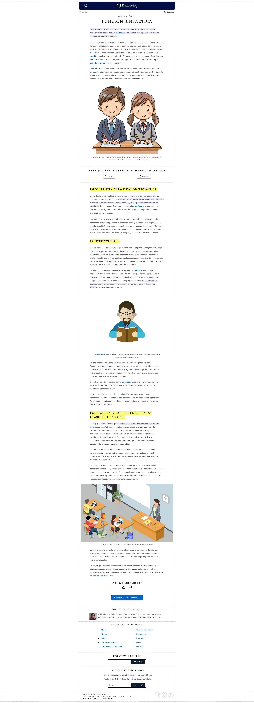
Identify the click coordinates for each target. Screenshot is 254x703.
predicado (151, 75)
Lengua (85, 12)
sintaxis (138, 270)
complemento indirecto (144, 630)
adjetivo (104, 630)
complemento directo (99, 63)
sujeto (95, 68)
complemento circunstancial (111, 647)
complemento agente (108, 642)
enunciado (140, 638)
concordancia (116, 398)
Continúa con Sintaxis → (127, 597)
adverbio (104, 634)
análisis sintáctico (101, 354)
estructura (108, 450)
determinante (141, 634)
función (100, 576)
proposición (124, 569)
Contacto (103, 698)
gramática (137, 206)
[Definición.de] (127, 6)
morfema (120, 33)
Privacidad (95, 698)
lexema (139, 647)
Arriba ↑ (110, 698)
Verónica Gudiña (115, 614)
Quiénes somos (86, 698)
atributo (103, 638)
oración (93, 56)
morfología (126, 382)
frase (138, 642)
